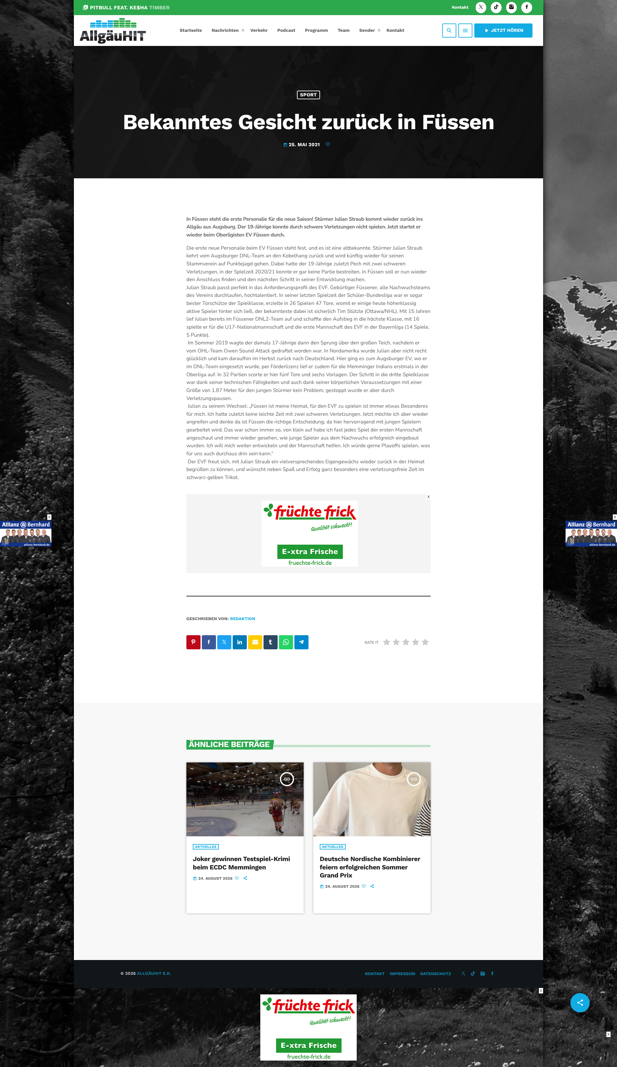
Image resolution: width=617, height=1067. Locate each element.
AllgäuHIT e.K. (154, 973)
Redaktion (242, 619)
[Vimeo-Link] (113, 30)
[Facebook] (526, 7)
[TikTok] (496, 7)
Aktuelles (206, 847)
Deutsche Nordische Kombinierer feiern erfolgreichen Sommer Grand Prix (370, 867)
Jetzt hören (503, 30)
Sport (308, 95)
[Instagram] (511, 7)
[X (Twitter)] (481, 7)
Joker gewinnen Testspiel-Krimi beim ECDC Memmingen (241, 863)
